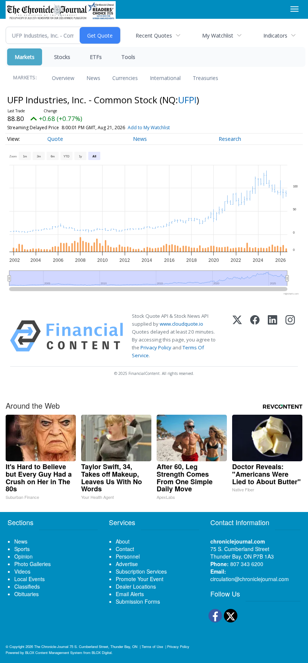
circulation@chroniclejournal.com (249, 579)
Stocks (62, 56)
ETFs (96, 56)
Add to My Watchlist (149, 127)
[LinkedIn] (272, 336)
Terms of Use (152, 646)
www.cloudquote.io (181, 323)
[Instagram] (290, 336)
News (93, 78)
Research (230, 138)
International (165, 78)
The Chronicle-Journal (51, 646)
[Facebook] (255, 336)
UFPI (187, 100)
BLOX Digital (102, 652)
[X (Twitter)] (237, 336)
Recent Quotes (154, 35)
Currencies (125, 78)
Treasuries (205, 78)
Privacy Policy (155, 347)
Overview (63, 78)
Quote (55, 138)
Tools (128, 56)
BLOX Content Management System (53, 652)
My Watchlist (217, 35)
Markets (25, 56)
